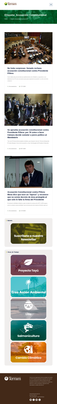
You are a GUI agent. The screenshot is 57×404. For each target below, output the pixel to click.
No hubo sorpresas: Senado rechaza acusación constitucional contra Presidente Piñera (27, 70)
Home (6, 19)
